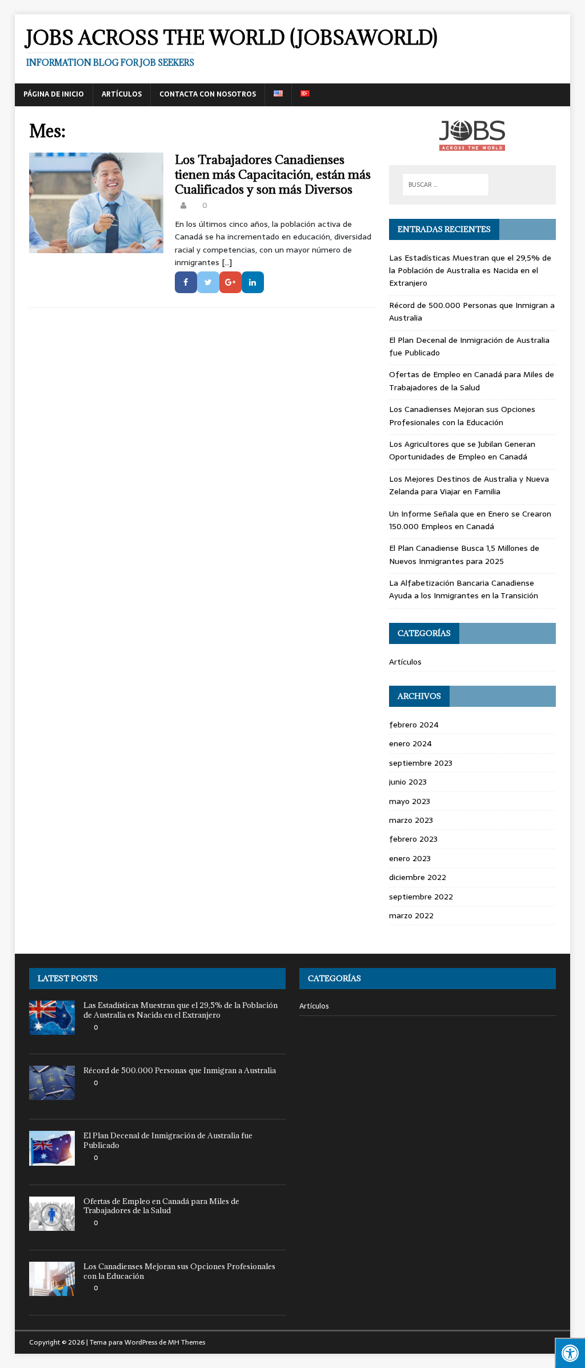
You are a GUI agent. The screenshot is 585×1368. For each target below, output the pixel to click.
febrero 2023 (413, 839)
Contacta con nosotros (207, 94)
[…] (227, 262)
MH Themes (186, 1342)
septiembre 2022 (421, 896)
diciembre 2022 (417, 877)
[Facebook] (186, 282)
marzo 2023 (411, 820)
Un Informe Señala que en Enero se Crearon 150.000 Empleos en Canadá (470, 520)
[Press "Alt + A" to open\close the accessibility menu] (570, 1353)
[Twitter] (208, 282)
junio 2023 (408, 781)
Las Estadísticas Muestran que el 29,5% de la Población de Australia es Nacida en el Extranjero (470, 270)
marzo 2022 (411, 915)
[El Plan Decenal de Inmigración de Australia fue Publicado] (52, 1159)
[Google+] (230, 282)
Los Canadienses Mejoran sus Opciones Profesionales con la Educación (462, 415)
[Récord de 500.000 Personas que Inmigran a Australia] (52, 1094)
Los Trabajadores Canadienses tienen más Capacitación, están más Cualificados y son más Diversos (273, 174)
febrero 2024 (414, 724)
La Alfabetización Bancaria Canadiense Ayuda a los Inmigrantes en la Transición (463, 589)
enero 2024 (410, 743)
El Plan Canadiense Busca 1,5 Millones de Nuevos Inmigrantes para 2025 (464, 554)
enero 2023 (410, 858)
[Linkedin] (253, 282)
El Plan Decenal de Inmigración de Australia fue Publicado (168, 1140)
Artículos (122, 94)
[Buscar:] (446, 184)
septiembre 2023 (420, 763)
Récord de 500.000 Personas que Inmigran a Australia (179, 1070)
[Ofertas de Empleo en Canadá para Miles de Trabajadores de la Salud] (52, 1224)
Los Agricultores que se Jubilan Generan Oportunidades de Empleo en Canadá (462, 450)
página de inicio (53, 94)
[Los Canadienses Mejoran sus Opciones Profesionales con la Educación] (52, 1289)
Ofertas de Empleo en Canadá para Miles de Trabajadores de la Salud (471, 380)
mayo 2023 (409, 801)
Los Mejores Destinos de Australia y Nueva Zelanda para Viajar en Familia (469, 485)
